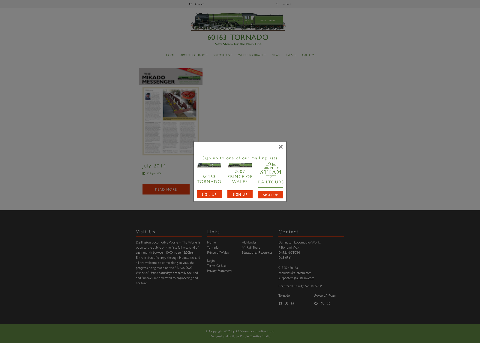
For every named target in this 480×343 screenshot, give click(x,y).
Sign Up (209, 194)
